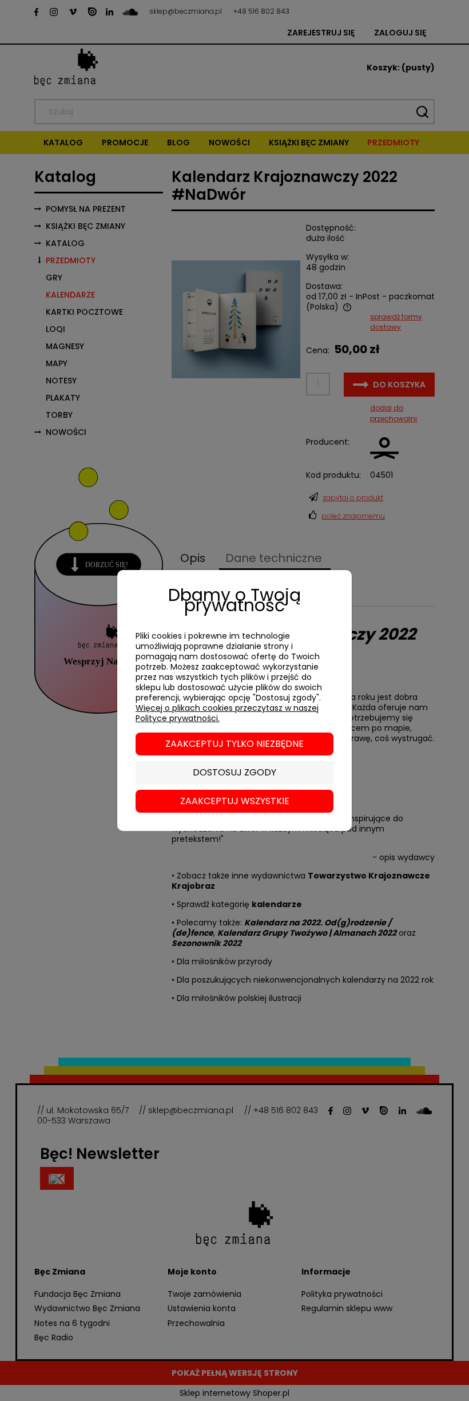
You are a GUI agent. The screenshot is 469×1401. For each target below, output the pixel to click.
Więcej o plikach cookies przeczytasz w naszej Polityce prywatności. (227, 713)
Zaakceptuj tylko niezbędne (234, 743)
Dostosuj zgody (234, 772)
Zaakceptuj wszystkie (234, 801)
